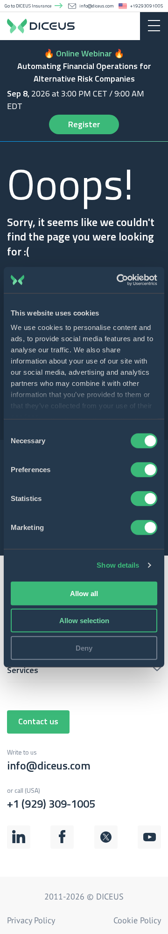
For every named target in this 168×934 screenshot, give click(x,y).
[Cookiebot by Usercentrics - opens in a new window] (118, 280)
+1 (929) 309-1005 (51, 798)
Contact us (38, 721)
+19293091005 (146, 5)
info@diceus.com (96, 5)
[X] (106, 847)
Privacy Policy (31, 920)
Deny (84, 648)
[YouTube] (149, 847)
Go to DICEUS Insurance (28, 5)
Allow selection (84, 621)
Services (22, 670)
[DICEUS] (84, 26)
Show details (118, 565)
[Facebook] (62, 847)
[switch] (144, 469)
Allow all (84, 593)
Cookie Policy (137, 920)
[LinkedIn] (18, 847)
